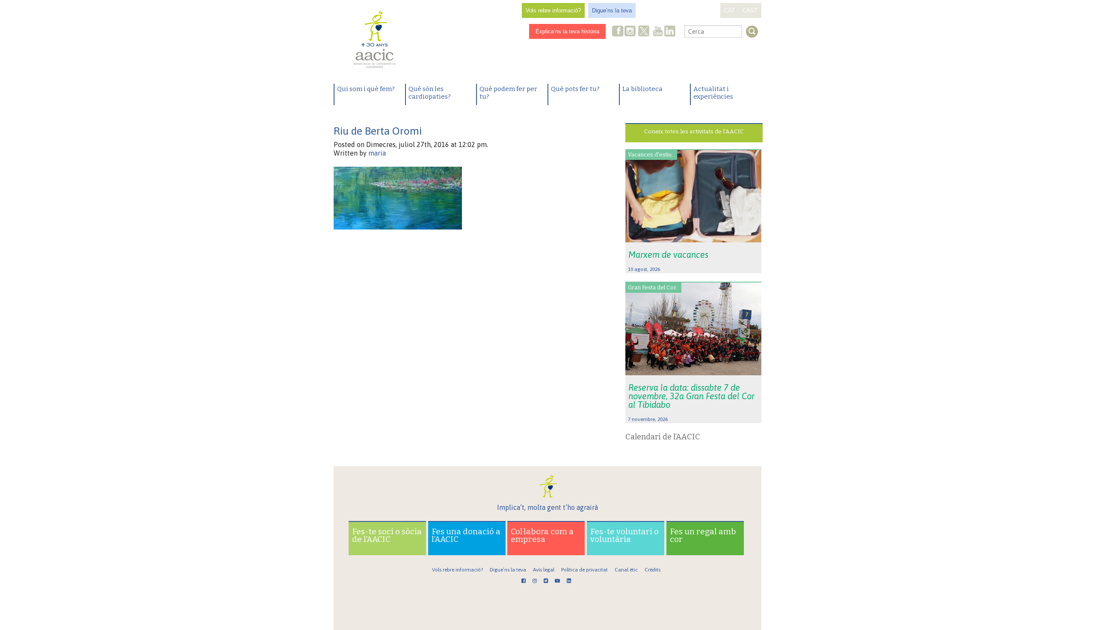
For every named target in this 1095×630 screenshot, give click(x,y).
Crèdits (652, 570)
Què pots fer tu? (575, 89)
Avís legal (543, 570)
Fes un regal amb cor (703, 535)
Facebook (618, 31)
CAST (750, 10)
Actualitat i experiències (713, 92)
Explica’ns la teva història (567, 31)
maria (377, 153)
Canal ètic (626, 570)
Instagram (630, 31)
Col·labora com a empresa (542, 535)
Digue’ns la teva (612, 10)
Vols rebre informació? (553, 10)
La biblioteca (642, 89)
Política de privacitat (584, 570)
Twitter (643, 32)
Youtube (657, 31)
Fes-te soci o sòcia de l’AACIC (387, 535)
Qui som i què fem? (366, 89)
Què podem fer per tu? (508, 92)
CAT (729, 10)
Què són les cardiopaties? (429, 92)
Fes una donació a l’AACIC (466, 535)
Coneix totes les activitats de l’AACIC (694, 131)
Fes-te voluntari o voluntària (624, 535)
